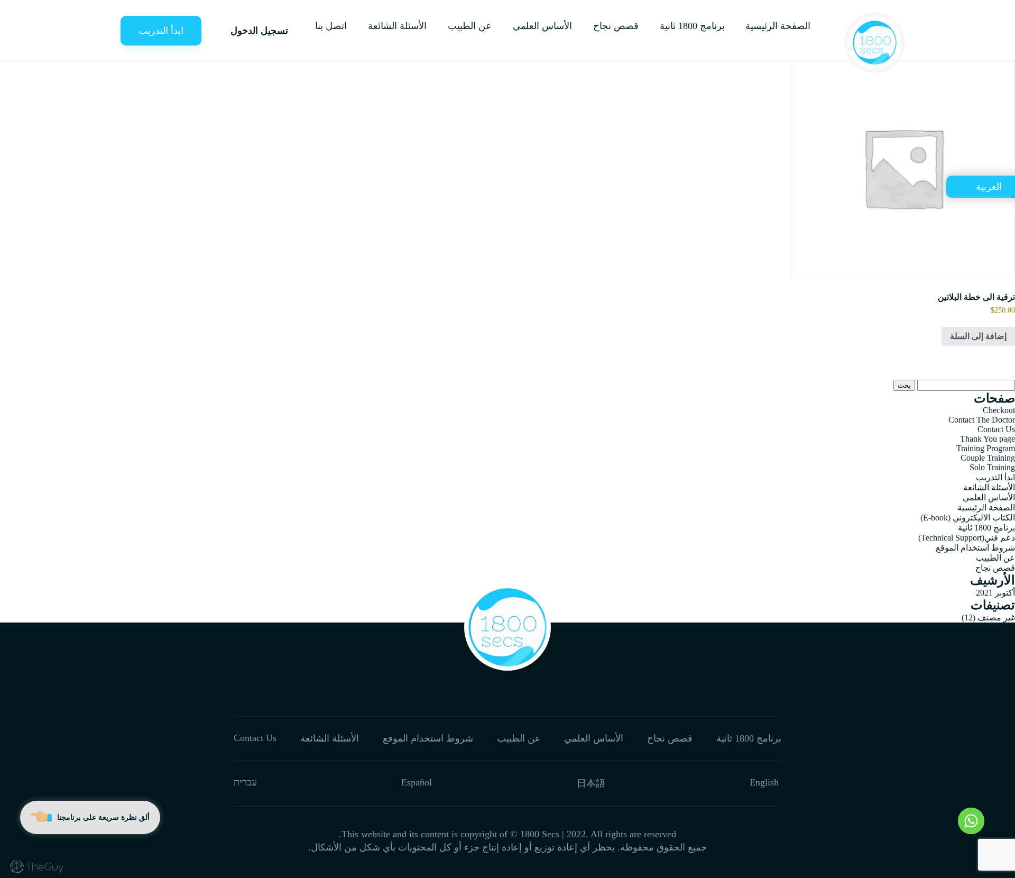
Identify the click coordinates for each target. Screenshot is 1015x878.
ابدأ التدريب (161, 30)
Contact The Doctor (981, 419)
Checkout (999, 410)
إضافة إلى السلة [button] (978, 336)
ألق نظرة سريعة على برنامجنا (103, 817)
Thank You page (987, 438)
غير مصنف (996, 617)
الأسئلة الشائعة (397, 26)
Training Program (985, 448)
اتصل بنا (331, 26)
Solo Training (992, 467)
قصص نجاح (616, 26)
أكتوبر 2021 (995, 592)
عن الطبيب (470, 26)
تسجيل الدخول (259, 30)
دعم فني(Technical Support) (966, 537)
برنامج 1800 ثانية (692, 26)
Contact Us (996, 429)
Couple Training (988, 457)
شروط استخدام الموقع (975, 547)
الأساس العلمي (542, 26)
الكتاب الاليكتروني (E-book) (967, 517)
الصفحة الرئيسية (777, 26)
